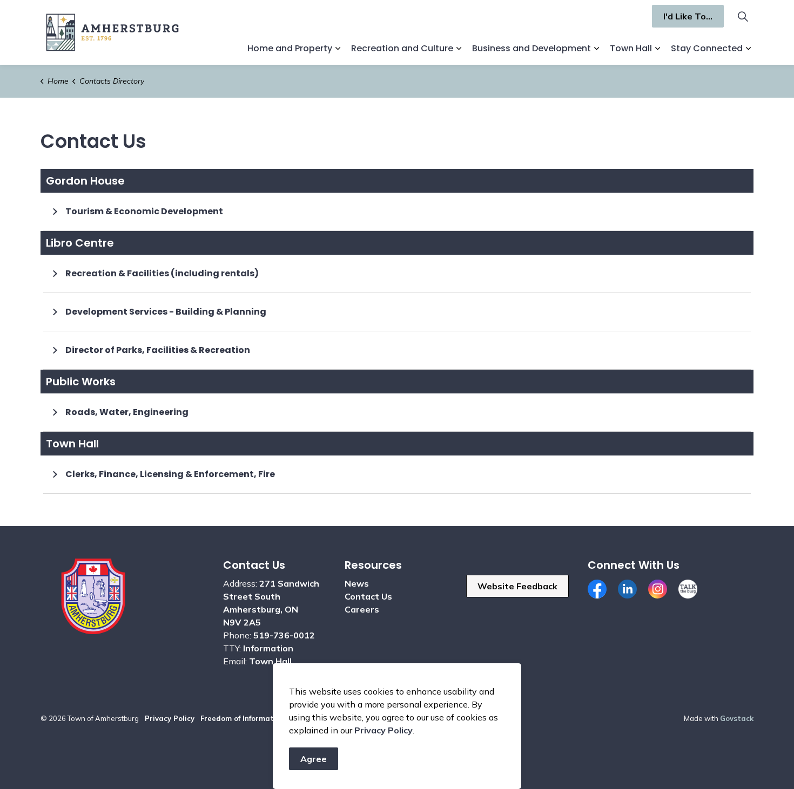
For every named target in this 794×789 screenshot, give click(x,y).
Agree (313, 758)
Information (268, 648)
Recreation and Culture (402, 48)
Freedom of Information (242, 718)
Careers (362, 609)
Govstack (736, 718)
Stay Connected (707, 48)
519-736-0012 (284, 635)
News (357, 583)
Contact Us (368, 596)
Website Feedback (517, 586)
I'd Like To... (687, 16)
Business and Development (531, 48)
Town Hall (631, 48)
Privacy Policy (169, 718)
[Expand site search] (742, 16)
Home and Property (289, 48)
